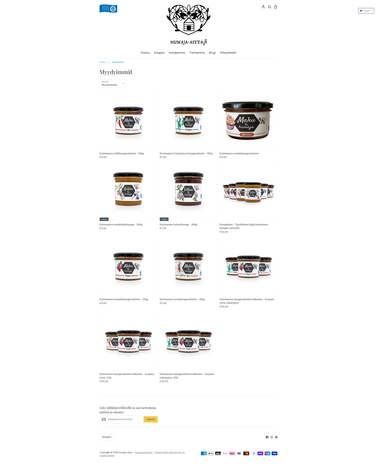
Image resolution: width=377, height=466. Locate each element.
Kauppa (159, 52)
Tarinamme (197, 52)
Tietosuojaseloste (143, 452)
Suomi (106, 437)
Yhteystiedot (228, 52)
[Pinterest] (275, 436)
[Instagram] (270, 436)
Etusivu (145, 52)
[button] (366, 10)
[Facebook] (266, 436)
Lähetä (151, 419)
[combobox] (113, 83)
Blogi (212, 52)
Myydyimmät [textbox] (109, 84)
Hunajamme (177, 52)
